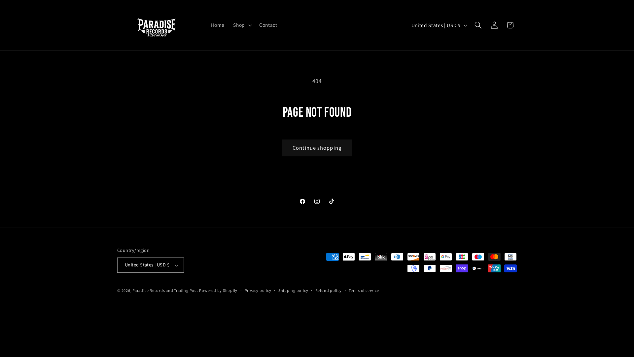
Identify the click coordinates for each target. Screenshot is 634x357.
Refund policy (328, 290)
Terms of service (364, 290)
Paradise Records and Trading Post (165, 290)
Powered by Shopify (218, 290)
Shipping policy (293, 290)
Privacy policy (258, 290)
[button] (242, 25)
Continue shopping (317, 147)
